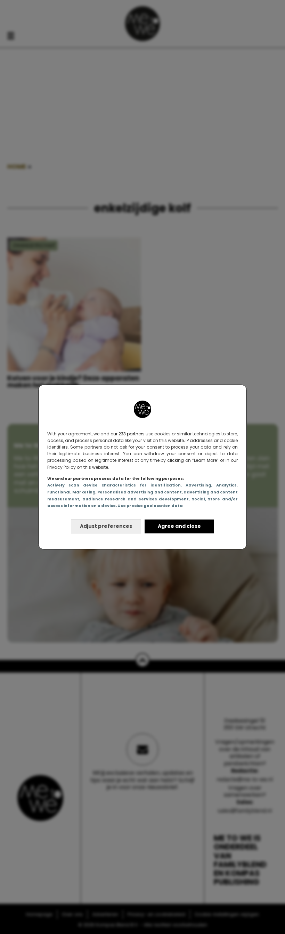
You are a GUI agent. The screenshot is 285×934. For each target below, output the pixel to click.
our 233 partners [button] (128, 434)
